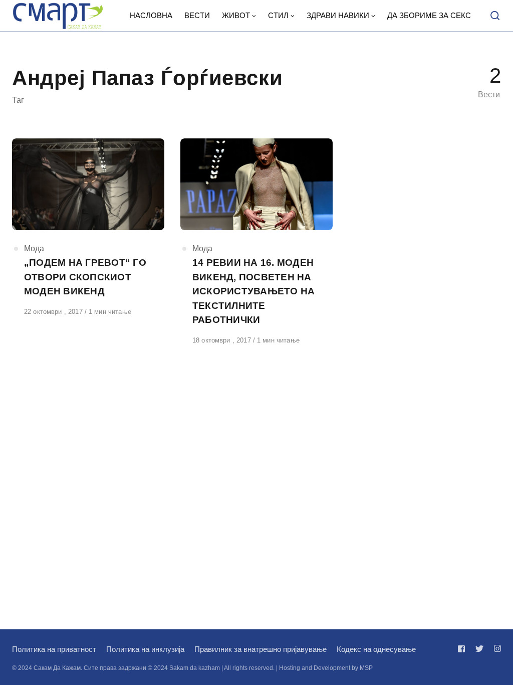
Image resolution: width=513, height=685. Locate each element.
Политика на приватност (54, 649)
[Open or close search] (495, 16)
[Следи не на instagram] (495, 648)
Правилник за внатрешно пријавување (260, 649)
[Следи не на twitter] (479, 648)
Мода (34, 248)
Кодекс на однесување (376, 649)
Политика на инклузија (145, 649)
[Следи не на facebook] (463, 648)
